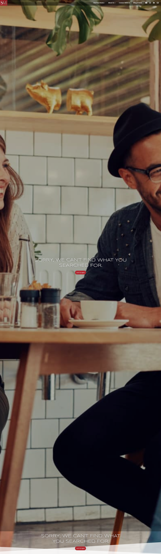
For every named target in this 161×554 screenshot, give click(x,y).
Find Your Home (98, 3)
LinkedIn (154, 3)
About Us (111, 3)
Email (157, 3)
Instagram (150, 3)
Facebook (146, 3)
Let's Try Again (80, 272)
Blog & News (137, 3)
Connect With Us (124, 3)
